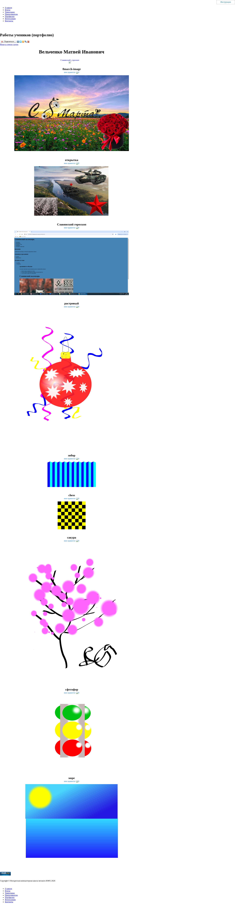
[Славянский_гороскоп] (71, 63)
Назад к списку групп (9, 44)
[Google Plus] (28, 41)
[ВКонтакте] (18, 41)
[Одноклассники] (23, 41)
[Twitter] (20, 41)
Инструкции (225, 2)
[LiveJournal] (25, 41)
